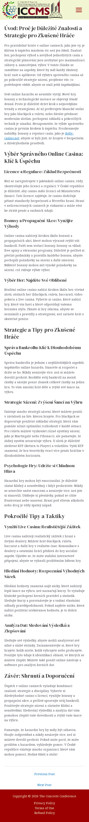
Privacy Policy (44, 803)
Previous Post (44, 774)
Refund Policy (44, 813)
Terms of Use (44, 808)
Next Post (44, 785)
